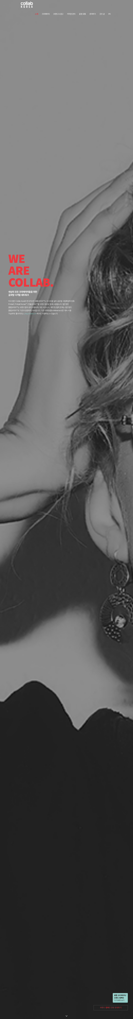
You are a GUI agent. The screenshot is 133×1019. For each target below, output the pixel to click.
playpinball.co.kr (30, 314)
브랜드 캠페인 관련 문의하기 (110, 1008)
